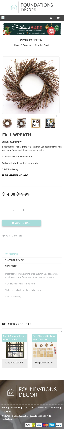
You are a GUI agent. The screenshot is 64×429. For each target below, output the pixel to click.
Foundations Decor (27, 416)
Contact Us (29, 408)
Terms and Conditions (48, 408)
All (36, 45)
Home (4, 408)
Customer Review (14, 260)
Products (15, 408)
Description (11, 254)
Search (7, 412)
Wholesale (11, 266)
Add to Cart (23, 222)
